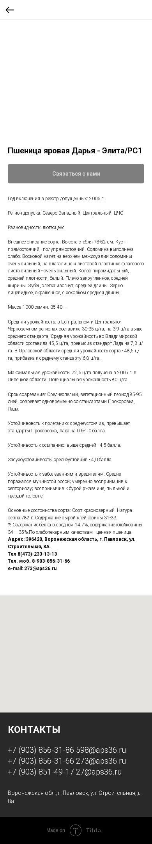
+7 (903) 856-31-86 (41, 750)
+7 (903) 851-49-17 (41, 771)
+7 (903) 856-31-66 (41, 761)
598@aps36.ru (101, 750)
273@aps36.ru (101, 761)
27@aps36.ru (99, 771)
